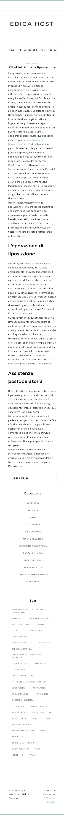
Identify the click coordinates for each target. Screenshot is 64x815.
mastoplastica (38, 688)
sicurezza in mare (21, 724)
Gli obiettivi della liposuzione (32, 67)
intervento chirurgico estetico (29, 682)
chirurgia (44, 643)
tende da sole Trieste (23, 743)
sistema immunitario (23, 731)
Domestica (33, 525)
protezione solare (42, 712)
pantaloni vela (39, 706)
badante (42, 625)
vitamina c (17, 755)
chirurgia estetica (22, 649)
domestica (40, 663)
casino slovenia (34, 631)
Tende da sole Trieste (33, 574)
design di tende (20, 663)
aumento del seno (21, 625)
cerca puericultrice (22, 643)
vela (37, 749)
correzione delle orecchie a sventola (27, 656)
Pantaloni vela (33, 553)
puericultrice (19, 718)
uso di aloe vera (20, 749)
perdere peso (19, 712)
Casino (33, 517)
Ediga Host (32, 23)
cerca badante (20, 637)
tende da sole (19, 737)
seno (48, 718)
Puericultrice (33, 560)
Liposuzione (32, 64)
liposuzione (18, 688)
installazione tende (23, 676)
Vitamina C (33, 582)
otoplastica (18, 706)
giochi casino (19, 670)
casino (15, 631)
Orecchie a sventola (33, 546)
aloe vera (17, 618)
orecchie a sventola (22, 700)
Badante (33, 510)
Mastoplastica (33, 539)
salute (36, 718)
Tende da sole (33, 567)
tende (43, 731)
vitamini (34, 755)
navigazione (41, 694)
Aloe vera (32, 503)
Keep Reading (20, 478)
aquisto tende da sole (40, 618)
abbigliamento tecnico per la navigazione (27, 610)
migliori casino (20, 694)
